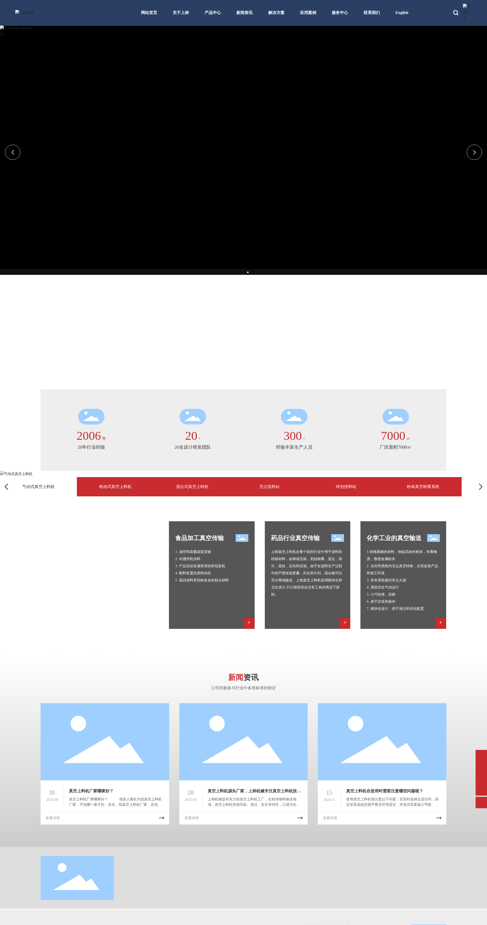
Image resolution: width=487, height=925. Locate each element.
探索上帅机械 (63, 327)
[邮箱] (481, 767)
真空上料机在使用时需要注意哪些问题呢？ (384, 791)
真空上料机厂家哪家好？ (91, 791)
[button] (242, 272)
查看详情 (53, 818)
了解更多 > (50, 579)
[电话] (481, 755)
